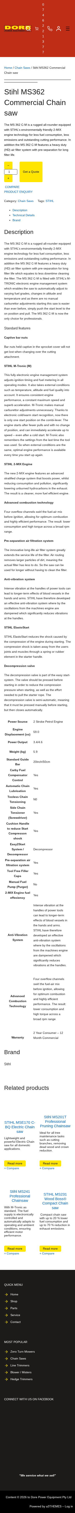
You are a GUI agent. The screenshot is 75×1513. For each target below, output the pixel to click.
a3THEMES (53, 1506)
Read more (16, 1163)
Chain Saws (22, 67)
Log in (69, 1506)
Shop (13, 1301)
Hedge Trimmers (21, 1379)
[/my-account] (58, 29)
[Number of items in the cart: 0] (36, 28)
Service (15, 1315)
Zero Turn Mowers (22, 1351)
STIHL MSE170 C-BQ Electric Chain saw (19, 1126)
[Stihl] (16, 1076)
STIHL (50, 201)
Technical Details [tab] (23, 215)
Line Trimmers (19, 1365)
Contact (15, 1322)
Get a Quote (31, 171)
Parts (13, 1308)
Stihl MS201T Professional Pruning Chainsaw (55, 1121)
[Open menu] (68, 28)
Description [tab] (19, 210)
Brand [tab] (16, 220)
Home (8, 67)
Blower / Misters (20, 1372)
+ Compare (11, 1168)
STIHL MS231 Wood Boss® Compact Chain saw (55, 1201)
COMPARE (12, 187)
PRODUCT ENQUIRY (18, 191)
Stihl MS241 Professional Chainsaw (20, 1196)
